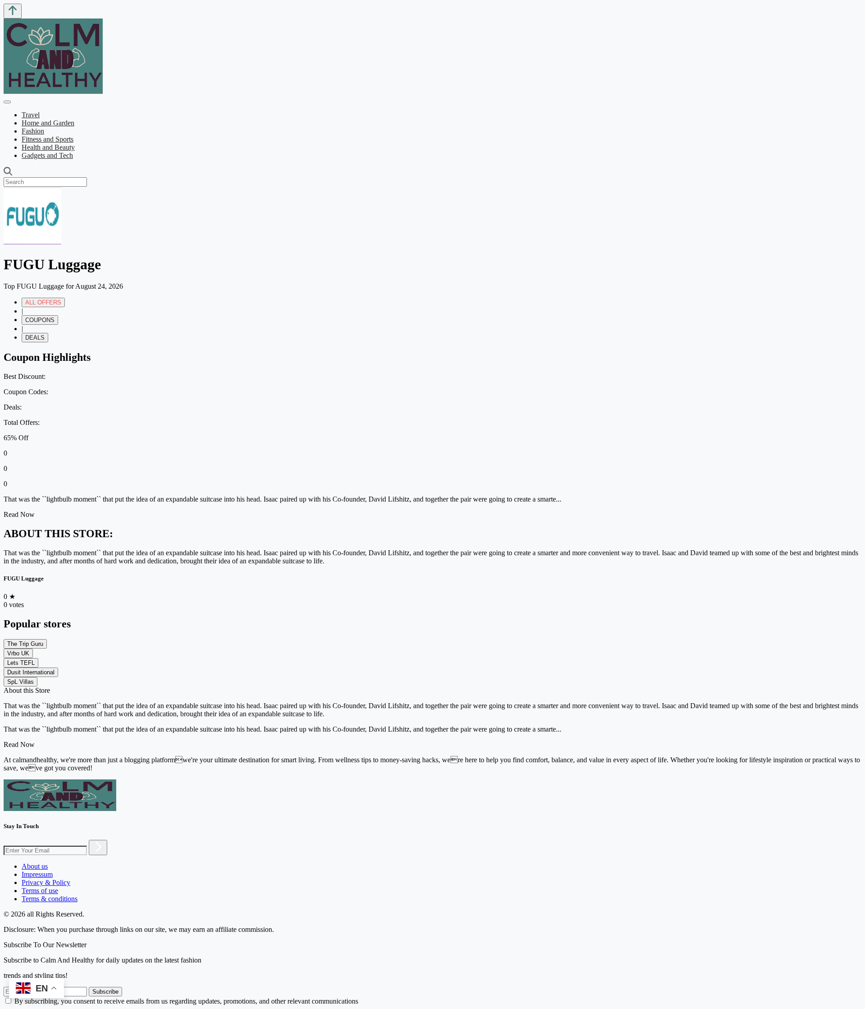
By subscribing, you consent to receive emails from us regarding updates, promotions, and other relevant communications (186, 1001)
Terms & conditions (49, 899)
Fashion (33, 131)
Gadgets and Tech (47, 155)
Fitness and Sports (47, 139)
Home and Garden (48, 123)
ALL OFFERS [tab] (43, 302)
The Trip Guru (25, 643)
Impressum (37, 874)
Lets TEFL (21, 662)
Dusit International (31, 672)
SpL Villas (20, 681)
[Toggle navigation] (7, 102)
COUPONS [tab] (40, 320)
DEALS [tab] (35, 337)
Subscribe (105, 991)
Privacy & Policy (46, 882)
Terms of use (40, 890)
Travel (31, 115)
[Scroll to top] (13, 11)
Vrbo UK (18, 653)
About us (35, 866)
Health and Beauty (48, 147)
